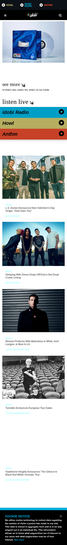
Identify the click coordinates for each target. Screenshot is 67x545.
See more (19, 539)
